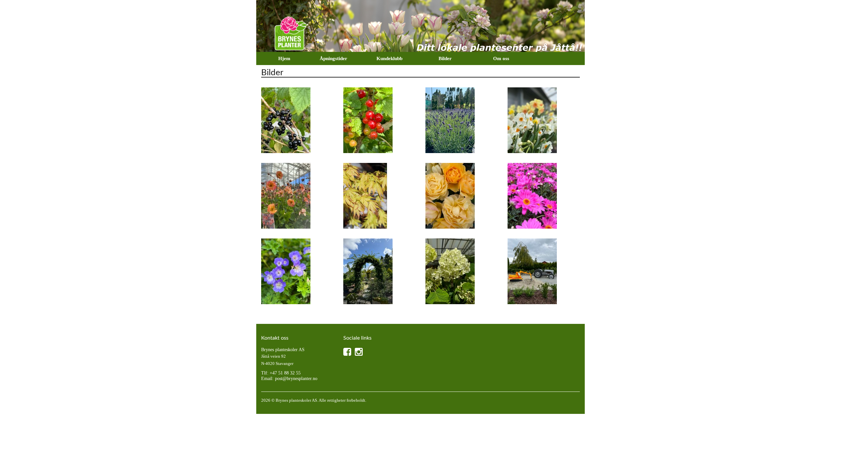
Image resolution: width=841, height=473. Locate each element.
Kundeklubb (389, 58)
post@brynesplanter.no (296, 378)
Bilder (445, 58)
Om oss (501, 58)
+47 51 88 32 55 (285, 373)
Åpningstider (333, 58)
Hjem (284, 58)
